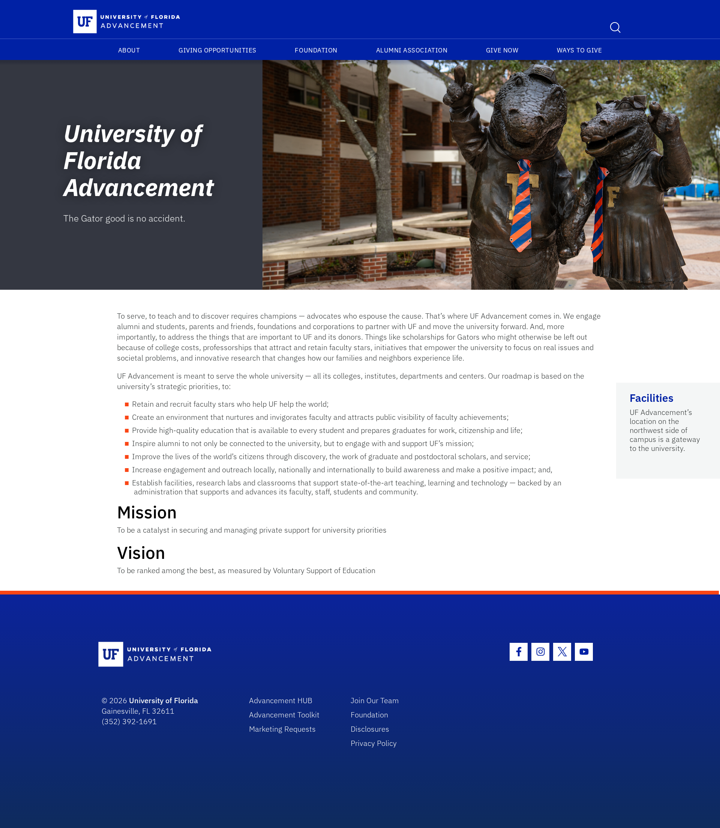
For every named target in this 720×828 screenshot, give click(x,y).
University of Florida (163, 700)
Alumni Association (412, 50)
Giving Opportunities (217, 50)
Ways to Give (579, 50)
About (129, 50)
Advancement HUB (280, 700)
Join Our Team (375, 700)
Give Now (502, 50)
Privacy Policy (374, 743)
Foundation (316, 50)
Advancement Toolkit (284, 715)
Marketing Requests (282, 729)
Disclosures (370, 729)
